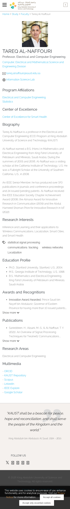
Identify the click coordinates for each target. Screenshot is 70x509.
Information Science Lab (20, 79)
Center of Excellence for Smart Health (24, 116)
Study (15, 14)
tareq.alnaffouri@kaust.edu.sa (23, 73)
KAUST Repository (15, 375)
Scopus (8, 379)
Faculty (25, 14)
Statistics (7, 101)
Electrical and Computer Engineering (24, 97)
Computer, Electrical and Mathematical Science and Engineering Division (33, 64)
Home (5, 14)
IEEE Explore (11, 388)
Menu (4, 5)
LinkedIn (9, 383)
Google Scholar (13, 392)
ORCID (8, 371)
